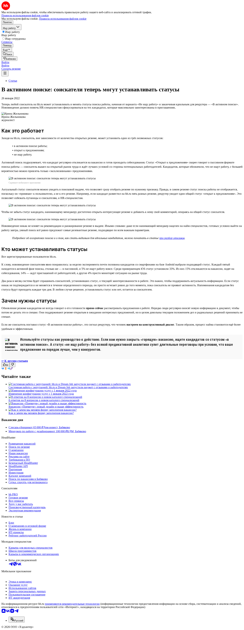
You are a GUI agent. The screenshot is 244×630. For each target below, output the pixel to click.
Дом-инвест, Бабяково (56, 427)
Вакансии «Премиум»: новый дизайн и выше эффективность (46, 406)
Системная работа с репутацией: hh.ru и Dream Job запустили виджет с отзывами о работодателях (68, 387)
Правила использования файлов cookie (62, 18)
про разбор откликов (172, 238)
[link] (7, 54)
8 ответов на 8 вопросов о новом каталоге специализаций (44, 400)
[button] (5, 62)
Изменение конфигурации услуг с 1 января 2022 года (41, 393)
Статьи (13, 80)
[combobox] (17, 619)
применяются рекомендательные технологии (72, 603)
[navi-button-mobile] (5, 73)
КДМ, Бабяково (76, 431)
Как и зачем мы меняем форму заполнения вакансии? (41, 413)
